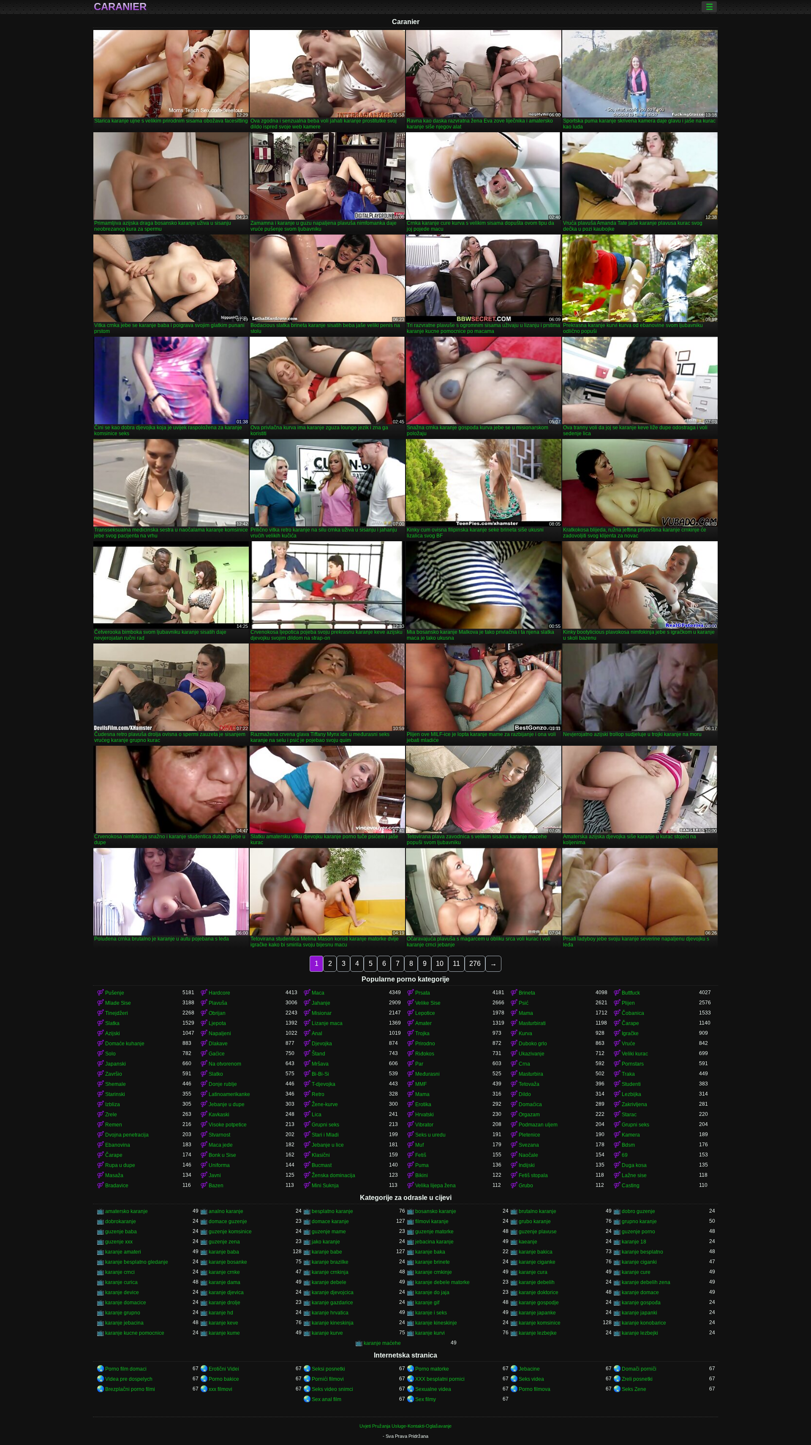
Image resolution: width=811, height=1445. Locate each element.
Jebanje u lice (328, 1145)
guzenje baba (121, 1232)
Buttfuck (631, 993)
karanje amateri (123, 1252)
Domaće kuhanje (124, 1044)
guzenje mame (329, 1232)
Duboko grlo (533, 1044)
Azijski (112, 1033)
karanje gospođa (641, 1303)
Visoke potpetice (228, 1125)
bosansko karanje (435, 1211)
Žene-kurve (325, 1104)
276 (475, 963)
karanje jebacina (124, 1323)
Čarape (630, 1023)
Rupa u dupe (120, 1165)
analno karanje (226, 1211)
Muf (419, 1145)
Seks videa (531, 1379)
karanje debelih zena (646, 1282)
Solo (110, 1054)
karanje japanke (537, 1313)
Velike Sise (428, 1003)
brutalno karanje (537, 1211)
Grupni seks (325, 1125)
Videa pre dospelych (128, 1379)
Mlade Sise (118, 1003)
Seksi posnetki (328, 1369)
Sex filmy (425, 1399)
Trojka (422, 1033)
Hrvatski (424, 1115)
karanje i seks (431, 1313)
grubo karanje (535, 1221)
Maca (318, 993)
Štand (318, 1054)
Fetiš (420, 1155)
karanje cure (636, 1272)
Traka (628, 1074)
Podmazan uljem (538, 1125)
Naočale (528, 1155)
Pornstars (633, 1064)
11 (456, 963)
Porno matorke (432, 1369)
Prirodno (425, 1044)
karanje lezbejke (538, 1333)
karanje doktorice (538, 1292)
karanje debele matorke (442, 1282)
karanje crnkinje (433, 1272)
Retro (318, 1094)
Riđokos (424, 1054)
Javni (215, 1175)
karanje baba (224, 1252)
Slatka (112, 1023)
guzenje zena (224, 1242)
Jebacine (529, 1369)
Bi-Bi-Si (320, 1074)
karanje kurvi (430, 1333)
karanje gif (427, 1303)
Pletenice (529, 1135)
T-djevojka (323, 1084)
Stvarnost (219, 1135)
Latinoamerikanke (229, 1094)
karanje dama (224, 1282)
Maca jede (221, 1145)
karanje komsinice (540, 1323)
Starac (629, 1115)
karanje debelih (537, 1282)
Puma (422, 1165)
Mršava (320, 1064)
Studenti (631, 1084)
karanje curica (121, 1282)
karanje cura (533, 1272)
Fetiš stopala (533, 1175)
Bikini (421, 1175)
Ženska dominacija (333, 1175)
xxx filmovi (220, 1389)
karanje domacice (125, 1303)
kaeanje (528, 1242)
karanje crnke (224, 1272)
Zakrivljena (634, 1104)
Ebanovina (117, 1145)
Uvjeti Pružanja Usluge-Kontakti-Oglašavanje (405, 1426)
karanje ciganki (639, 1262)
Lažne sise (634, 1175)
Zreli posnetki (637, 1379)
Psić (523, 1003)
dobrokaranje (120, 1221)
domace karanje (330, 1221)
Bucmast (322, 1165)
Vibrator (424, 1125)
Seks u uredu (430, 1135)
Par (419, 1064)
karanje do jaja (432, 1292)
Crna (524, 1064)
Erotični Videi (224, 1369)
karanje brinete (432, 1262)
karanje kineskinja (333, 1323)
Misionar (322, 1013)
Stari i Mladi (325, 1135)
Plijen (628, 1003)
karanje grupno (122, 1313)
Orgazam (529, 1115)
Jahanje (321, 1003)
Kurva (525, 1033)
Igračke (630, 1033)
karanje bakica (535, 1252)
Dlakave (218, 1044)
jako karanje (326, 1242)
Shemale (115, 1084)
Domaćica (530, 1104)
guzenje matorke (434, 1232)
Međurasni (427, 1074)
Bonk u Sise (222, 1155)
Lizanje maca (327, 1023)
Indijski (527, 1165)
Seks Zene (634, 1389)
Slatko (216, 1074)
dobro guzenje (638, 1211)
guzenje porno (638, 1232)
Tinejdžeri (116, 1013)
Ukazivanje (531, 1054)
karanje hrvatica (330, 1313)
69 (625, 1155)
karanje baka (430, 1252)
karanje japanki (639, 1313)
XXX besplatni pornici (440, 1379)
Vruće (628, 1044)
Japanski (115, 1064)
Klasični (321, 1155)
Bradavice (116, 1186)
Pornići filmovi (328, 1379)
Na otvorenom (225, 1064)
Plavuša (218, 1003)
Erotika (423, 1104)
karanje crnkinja (330, 1272)
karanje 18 (634, 1242)
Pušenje (114, 993)
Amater (423, 1023)
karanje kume (224, 1333)
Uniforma (219, 1165)
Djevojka (322, 1044)
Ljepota (217, 1023)
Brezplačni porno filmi (130, 1389)
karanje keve (223, 1323)
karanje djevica (226, 1292)
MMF (421, 1084)
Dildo (525, 1094)
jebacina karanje (434, 1242)
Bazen (216, 1186)
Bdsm (628, 1145)
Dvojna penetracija (127, 1135)
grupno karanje (639, 1221)
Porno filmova (534, 1389)
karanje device (122, 1292)
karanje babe (327, 1252)
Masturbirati (532, 1023)
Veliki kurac (635, 1054)
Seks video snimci (332, 1389)
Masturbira (531, 1074)
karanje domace (640, 1292)
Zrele (111, 1115)
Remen (113, 1125)
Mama (526, 1013)
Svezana (529, 1145)
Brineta (527, 993)
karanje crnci (120, 1272)
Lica (316, 1115)
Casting (631, 1186)
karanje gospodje (539, 1303)
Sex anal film (326, 1399)
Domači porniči (639, 1369)
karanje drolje (224, 1303)
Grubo (526, 1186)
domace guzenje (228, 1221)
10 (440, 963)
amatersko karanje (126, 1211)
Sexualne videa (433, 1389)
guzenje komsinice (230, 1232)
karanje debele (329, 1282)
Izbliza (112, 1104)
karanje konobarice (644, 1323)
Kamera (631, 1135)
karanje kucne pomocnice (134, 1333)
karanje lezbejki (640, 1333)
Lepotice (425, 1013)
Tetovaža (529, 1084)
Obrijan (217, 1013)
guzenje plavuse (538, 1232)
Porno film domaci (126, 1369)
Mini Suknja (325, 1186)
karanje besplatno (642, 1252)
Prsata (422, 993)
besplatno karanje (332, 1211)
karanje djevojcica (333, 1292)
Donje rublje (223, 1084)
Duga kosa (634, 1165)
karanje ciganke (537, 1262)
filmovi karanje (432, 1221)
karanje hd (221, 1313)
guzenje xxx (119, 1242)
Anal (317, 1033)
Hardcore (219, 993)
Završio (113, 1074)
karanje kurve (327, 1333)
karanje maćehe (382, 1343)
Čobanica (633, 1013)
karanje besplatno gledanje (136, 1262)
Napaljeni (220, 1033)
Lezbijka (631, 1094)
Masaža (114, 1175)
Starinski (115, 1094)
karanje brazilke (330, 1262)
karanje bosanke (228, 1262)
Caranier (120, 6)
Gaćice (217, 1054)
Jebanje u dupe (227, 1104)
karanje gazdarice (332, 1303)
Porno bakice (224, 1379)
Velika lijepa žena (435, 1186)
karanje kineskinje (436, 1323)
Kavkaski (219, 1115)
